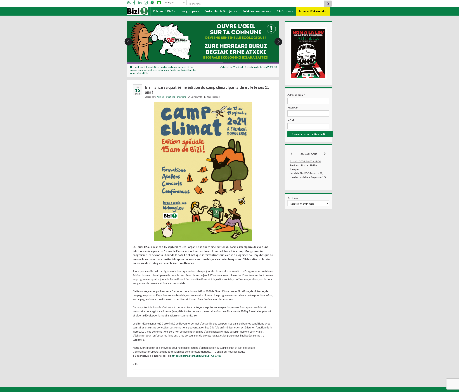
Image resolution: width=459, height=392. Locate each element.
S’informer (284, 11)
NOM (290, 120)
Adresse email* (296, 94)
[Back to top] (450, 370)
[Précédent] (291, 154)
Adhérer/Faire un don (313, 11)
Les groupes (189, 11)
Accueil (132, 11)
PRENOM (293, 107)
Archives (293, 198)
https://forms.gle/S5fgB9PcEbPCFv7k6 (196, 355)
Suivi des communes (256, 11)
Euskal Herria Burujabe (220, 11)
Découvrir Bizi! (163, 11)
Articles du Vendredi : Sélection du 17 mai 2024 (246, 66)
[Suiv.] (325, 154)
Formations (170, 97)
